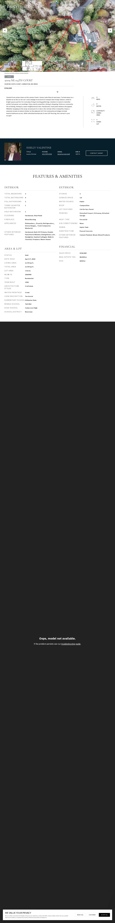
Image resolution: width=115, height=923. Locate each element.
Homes (67, 7)
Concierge (83, 7)
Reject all (80, 914)
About (60, 7)
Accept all (104, 914)
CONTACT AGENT (96, 153)
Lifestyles (74, 7)
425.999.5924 (47, 154)
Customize (92, 914)
